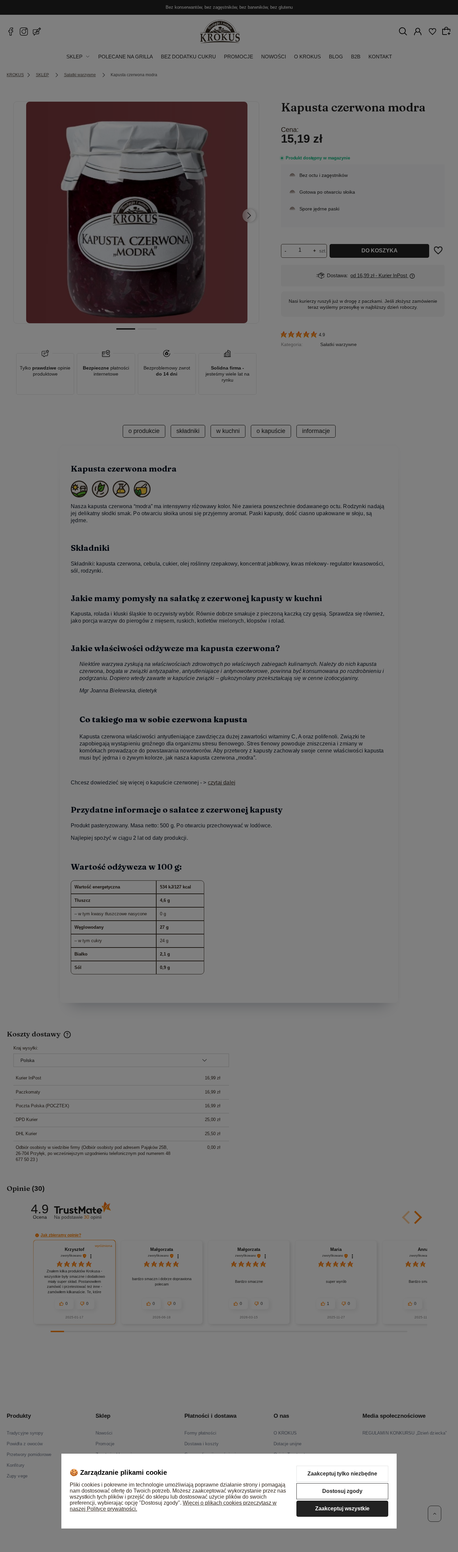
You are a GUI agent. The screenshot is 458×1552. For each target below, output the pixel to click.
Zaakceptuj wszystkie (342, 1508)
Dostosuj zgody (342, 1491)
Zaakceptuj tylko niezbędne (342, 1473)
